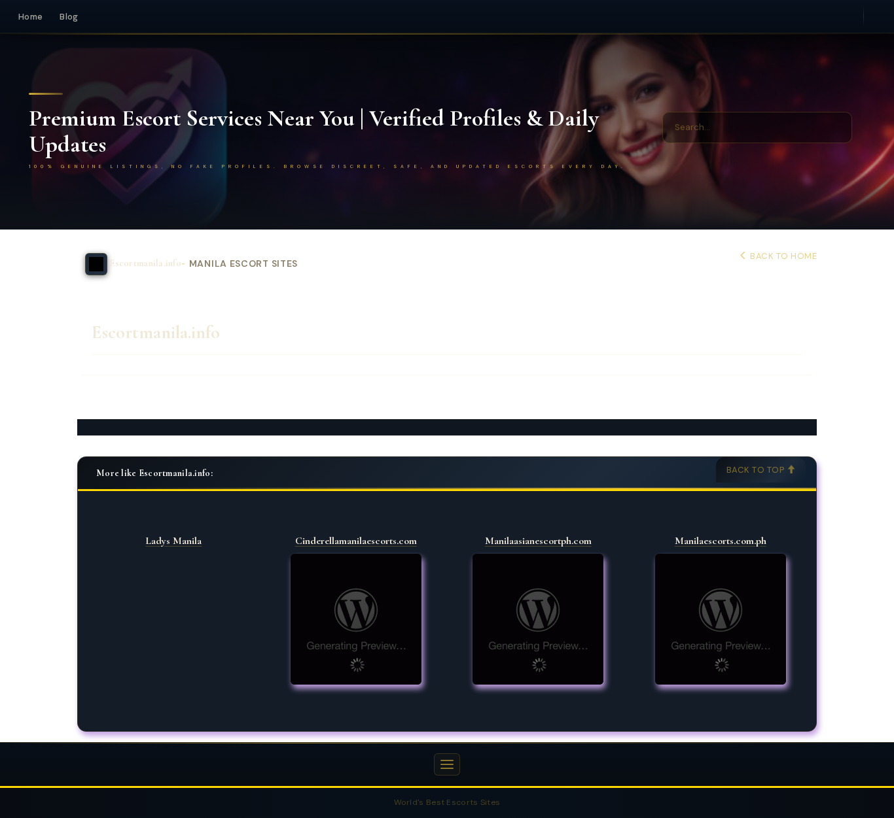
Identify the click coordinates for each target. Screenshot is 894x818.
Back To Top (756, 469)
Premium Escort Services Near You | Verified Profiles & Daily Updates (314, 131)
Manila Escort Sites (243, 264)
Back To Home (782, 256)
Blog (69, 16)
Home (30, 16)
